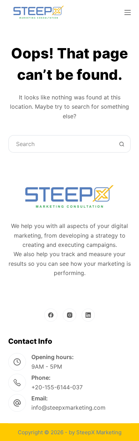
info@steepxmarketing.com (68, 407)
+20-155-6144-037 (57, 387)
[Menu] (127, 12)
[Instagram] (69, 315)
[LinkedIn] (88, 315)
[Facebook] (51, 315)
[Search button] (122, 144)
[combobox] (61, 144)
